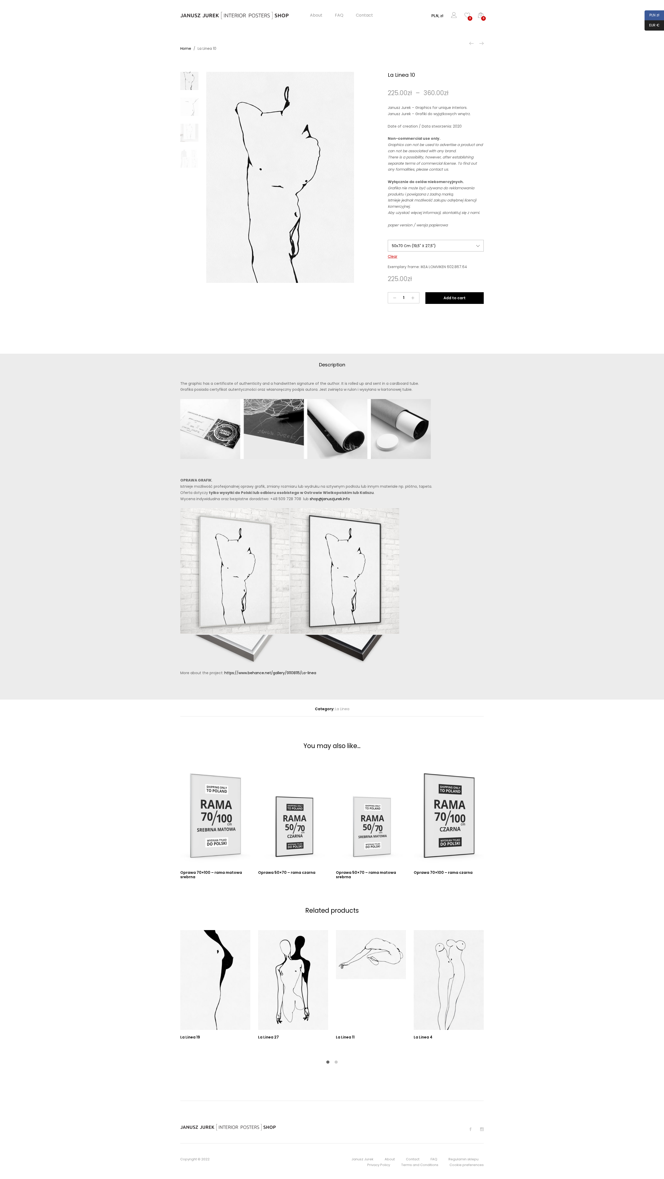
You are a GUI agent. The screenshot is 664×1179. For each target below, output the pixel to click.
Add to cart (455, 298)
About (316, 15)
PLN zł (652, 15)
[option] (280, 177)
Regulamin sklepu (463, 1159)
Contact (364, 15)
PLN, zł (437, 16)
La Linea (342, 708)
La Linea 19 (190, 1037)
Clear (392, 256)
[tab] (332, 365)
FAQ (339, 15)
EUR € (652, 25)
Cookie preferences (466, 1164)
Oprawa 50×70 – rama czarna (286, 872)
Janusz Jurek (362, 1159)
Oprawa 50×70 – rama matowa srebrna (366, 875)
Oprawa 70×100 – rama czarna (443, 872)
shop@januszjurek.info (330, 498)
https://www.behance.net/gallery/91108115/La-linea (270, 672)
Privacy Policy (378, 1164)
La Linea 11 (345, 1037)
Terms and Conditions (419, 1164)
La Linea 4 (423, 1037)
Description (332, 364)
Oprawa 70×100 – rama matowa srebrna (211, 875)
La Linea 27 (268, 1037)
